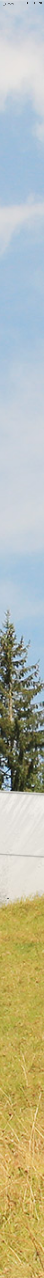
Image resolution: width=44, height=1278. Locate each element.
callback (31, 3)
